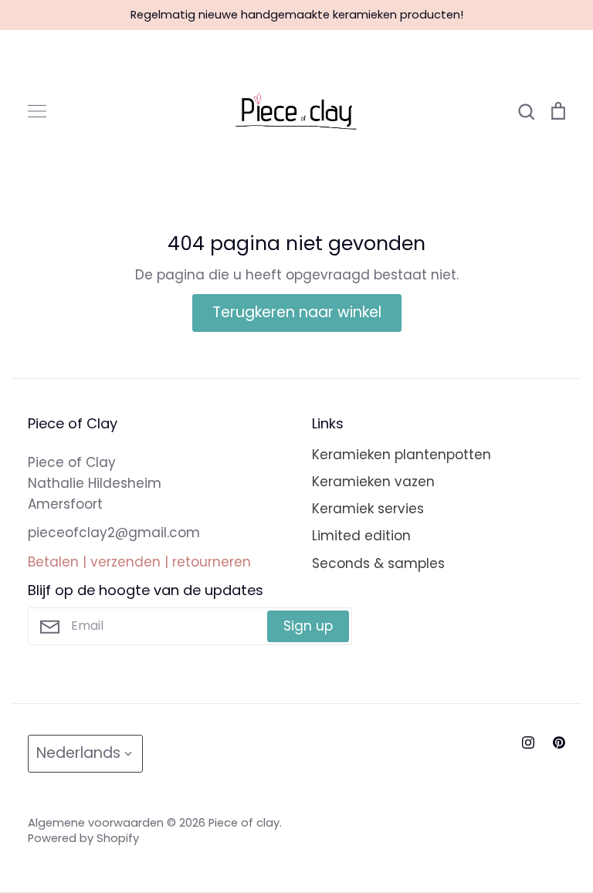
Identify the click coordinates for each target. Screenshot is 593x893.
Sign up (308, 626)
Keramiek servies (368, 508)
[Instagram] (528, 742)
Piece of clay (244, 822)
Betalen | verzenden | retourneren (139, 562)
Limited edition (361, 535)
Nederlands (78, 752)
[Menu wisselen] (37, 111)
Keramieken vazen (373, 481)
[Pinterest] (559, 742)
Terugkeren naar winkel (296, 312)
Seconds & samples (378, 563)
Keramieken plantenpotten (401, 454)
